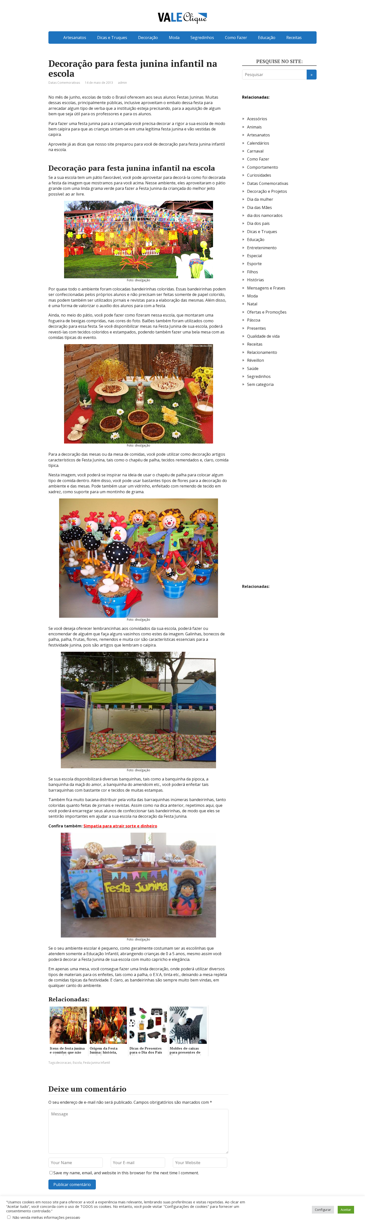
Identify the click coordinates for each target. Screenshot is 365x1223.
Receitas (294, 37)
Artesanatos (74, 37)
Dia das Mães (259, 207)
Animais (254, 127)
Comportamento (262, 167)
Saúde (252, 368)
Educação (266, 37)
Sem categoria (260, 384)
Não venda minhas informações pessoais (46, 1217)
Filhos (252, 272)
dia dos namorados (265, 215)
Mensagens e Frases (266, 288)
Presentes (256, 328)
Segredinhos (202, 37)
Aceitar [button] (346, 1209)
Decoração (148, 37)
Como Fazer (236, 37)
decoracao (63, 1062)
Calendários (258, 143)
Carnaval (255, 151)
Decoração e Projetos (267, 191)
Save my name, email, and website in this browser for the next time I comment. (126, 1173)
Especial (254, 255)
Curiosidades (259, 175)
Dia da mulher (260, 199)
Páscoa (253, 320)
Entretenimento (262, 247)
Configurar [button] (323, 1209)
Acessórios (257, 119)
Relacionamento (262, 352)
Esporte (254, 263)
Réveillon (255, 360)
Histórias (255, 280)
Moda (174, 37)
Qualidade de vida (263, 336)
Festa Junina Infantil (96, 1062)
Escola (77, 1062)
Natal (252, 304)
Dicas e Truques (112, 37)
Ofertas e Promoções (267, 312)
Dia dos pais (258, 223)
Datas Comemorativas (64, 83)
